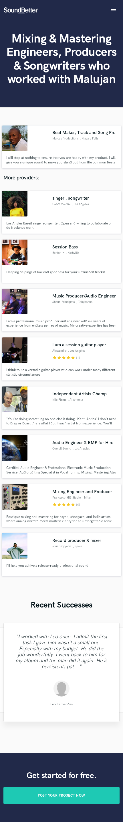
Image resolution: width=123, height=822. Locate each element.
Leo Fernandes (61, 704)
